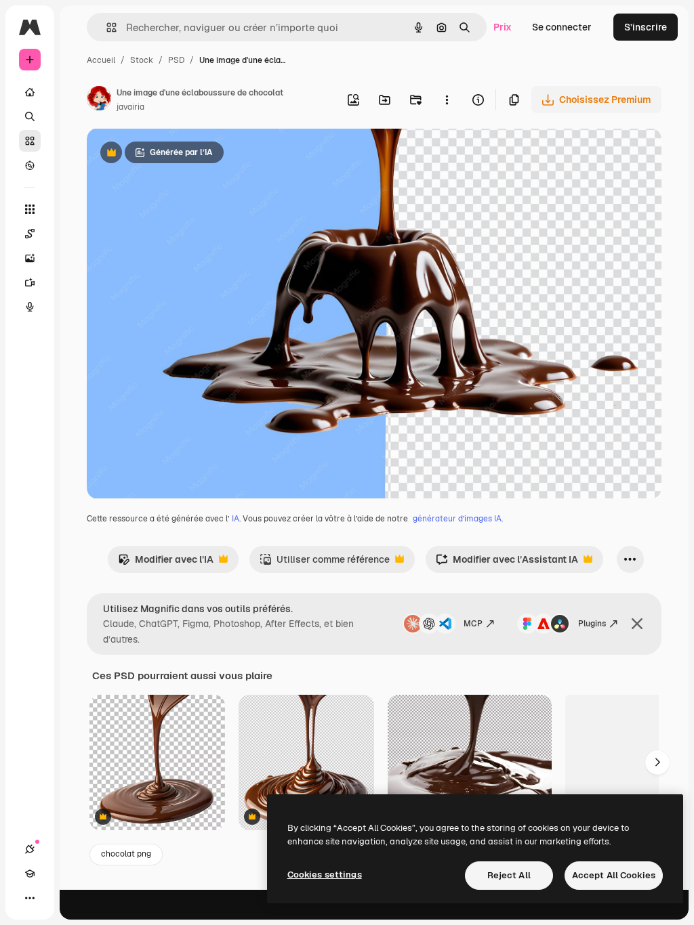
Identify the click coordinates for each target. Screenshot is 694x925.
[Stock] (30, 141)
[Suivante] (657, 762)
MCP (473, 623)
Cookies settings (324, 874)
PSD (176, 60)
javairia (130, 107)
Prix (502, 27)
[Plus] (30, 898)
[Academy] (30, 873)
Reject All (509, 875)
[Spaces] (30, 233)
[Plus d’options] (446, 99)
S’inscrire (645, 27)
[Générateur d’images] (30, 258)
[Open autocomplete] (106, 27)
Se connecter (562, 27)
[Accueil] (30, 92)
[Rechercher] (30, 116)
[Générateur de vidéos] (30, 282)
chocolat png (126, 853)
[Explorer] (30, 165)
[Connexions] (30, 849)
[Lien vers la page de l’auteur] (99, 100)
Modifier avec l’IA (165, 563)
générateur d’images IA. (458, 518)
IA (235, 518)
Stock (141, 60)
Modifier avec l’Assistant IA (507, 563)
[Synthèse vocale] (30, 307)
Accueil (101, 60)
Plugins (592, 623)
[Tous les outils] (30, 209)
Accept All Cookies (613, 875)
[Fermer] (637, 624)
